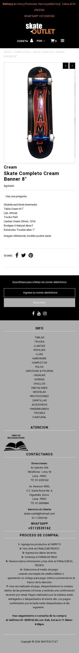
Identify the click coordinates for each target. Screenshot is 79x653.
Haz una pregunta (16, 196)
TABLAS (39, 337)
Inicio (8, 52)
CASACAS (39, 375)
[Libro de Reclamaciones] (16, 443)
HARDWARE (39, 358)
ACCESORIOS (39, 404)
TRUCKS (39, 341)
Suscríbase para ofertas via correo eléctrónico (39, 282)
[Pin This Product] (31, 256)
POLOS (39, 366)
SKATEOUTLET (49, 641)
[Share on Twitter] (23, 256)
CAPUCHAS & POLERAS (39, 370)
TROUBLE (39, 412)
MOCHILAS (39, 391)
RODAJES (39, 349)
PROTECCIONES (39, 396)
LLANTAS (39, 345)
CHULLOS (39, 383)
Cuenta (23, 41)
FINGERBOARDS (39, 408)
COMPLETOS (22, 52)
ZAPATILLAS (39, 400)
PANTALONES (39, 387)
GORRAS (39, 379)
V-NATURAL (39, 417)
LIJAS (39, 354)
